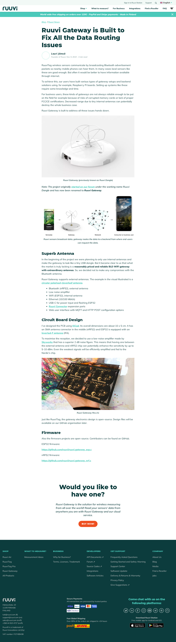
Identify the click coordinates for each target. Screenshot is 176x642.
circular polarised (51, 282)
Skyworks (47, 342)
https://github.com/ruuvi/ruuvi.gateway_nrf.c (66, 460)
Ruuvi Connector (58, 306)
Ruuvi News (54, 22)
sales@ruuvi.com (9, 620)
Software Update (119, 571)
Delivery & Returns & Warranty (125, 575)
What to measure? (99, 8)
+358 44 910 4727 (10, 623)
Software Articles (95, 575)
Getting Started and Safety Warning (128, 561)
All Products (8, 575)
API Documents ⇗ (95, 557)
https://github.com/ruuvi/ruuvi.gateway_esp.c (67, 449)
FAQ (165, 8)
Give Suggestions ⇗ (120, 585)
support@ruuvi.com (11, 617)
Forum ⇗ (91, 561)
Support (148, 3)
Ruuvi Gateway (10, 571)
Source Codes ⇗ (94, 566)
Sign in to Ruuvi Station (133, 3)
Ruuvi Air (7, 557)
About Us (156, 557)
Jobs (154, 575)
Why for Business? (62, 557)
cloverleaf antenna (71, 282)
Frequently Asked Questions (124, 557)
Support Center (118, 566)
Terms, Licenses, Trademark (66, 561)
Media (155, 566)
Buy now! (88, 524)
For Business (119, 8)
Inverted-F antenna (52, 333)
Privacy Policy (117, 580)
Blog (44, 22)
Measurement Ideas (33, 557)
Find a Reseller (151, 8)
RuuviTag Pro (9, 566)
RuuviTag (7, 561)
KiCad (75, 325)
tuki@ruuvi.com (9, 614)
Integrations (134, 8)
